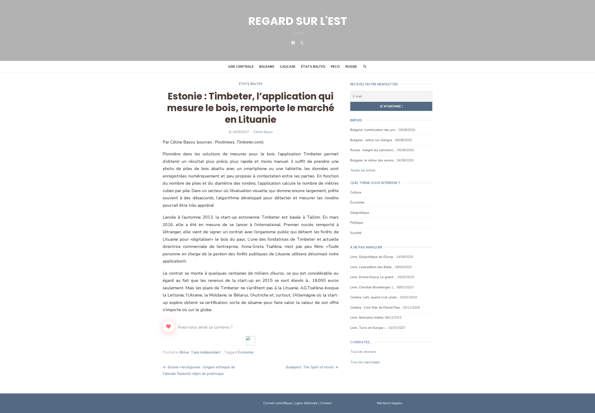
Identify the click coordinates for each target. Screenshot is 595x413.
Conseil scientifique (277, 403)
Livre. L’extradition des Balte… (372, 267)
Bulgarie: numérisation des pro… (373, 130)
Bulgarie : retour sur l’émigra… (372, 140)
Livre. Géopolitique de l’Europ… (372, 257)
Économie (246, 352)
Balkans (266, 66)
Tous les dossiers (363, 352)
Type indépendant (206, 352)
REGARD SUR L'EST (297, 21)
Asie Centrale (241, 66)
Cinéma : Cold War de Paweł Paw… (376, 307)
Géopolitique (359, 212)
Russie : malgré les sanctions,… (373, 150)
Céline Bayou (263, 132)
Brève (184, 352)
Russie (351, 66)
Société (355, 233)
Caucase (287, 66)
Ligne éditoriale (306, 403)
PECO (335, 66)
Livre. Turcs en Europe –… (369, 328)
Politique (356, 222)
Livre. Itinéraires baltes (367, 317)
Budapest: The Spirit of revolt (310, 367)
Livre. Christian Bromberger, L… (373, 287)
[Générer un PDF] (250, 340)
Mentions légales (389, 403)
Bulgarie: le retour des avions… (373, 160)
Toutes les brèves (363, 170)
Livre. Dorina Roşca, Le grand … (373, 277)
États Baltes (313, 66)
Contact (326, 403)
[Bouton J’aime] (168, 326)
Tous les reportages (365, 362)
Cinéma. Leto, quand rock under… (374, 297)
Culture (355, 192)
